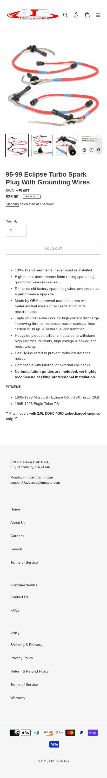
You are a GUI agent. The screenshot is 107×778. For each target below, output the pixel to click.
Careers (17, 536)
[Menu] (98, 14)
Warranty (17, 698)
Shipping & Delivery (26, 645)
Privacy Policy (21, 658)
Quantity (11, 221)
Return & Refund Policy (29, 671)
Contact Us (19, 597)
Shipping (12, 204)
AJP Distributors (59, 761)
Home (15, 509)
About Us (17, 522)
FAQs (14, 610)
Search (16, 549)
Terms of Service (24, 562)
